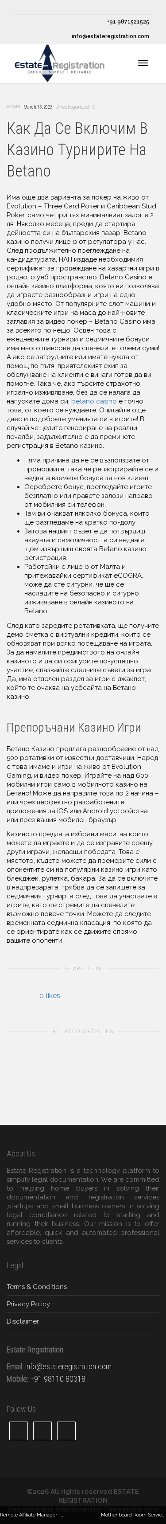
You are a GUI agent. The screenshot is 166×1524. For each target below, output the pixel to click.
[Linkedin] (51, 7)
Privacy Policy (28, 1304)
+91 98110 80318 (57, 1378)
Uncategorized (72, 107)
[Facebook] (36, 7)
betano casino (94, 401)
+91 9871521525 (127, 22)
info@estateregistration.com (109, 36)
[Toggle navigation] (143, 63)
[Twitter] (21, 7)
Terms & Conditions (37, 1287)
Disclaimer (23, 1321)
